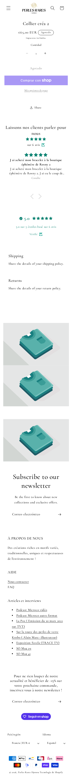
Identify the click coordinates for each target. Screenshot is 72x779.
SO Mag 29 (23, 648)
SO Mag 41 (23, 654)
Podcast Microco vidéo (31, 610)
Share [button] (37, 107)
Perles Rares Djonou (28, 772)
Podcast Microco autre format (36, 615)
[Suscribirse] (59, 515)
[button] (8, 8)
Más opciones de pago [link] (36, 90)
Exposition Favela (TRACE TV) (38, 643)
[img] (36, 139)
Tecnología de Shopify (51, 772)
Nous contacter (18, 582)
